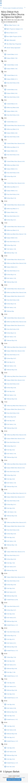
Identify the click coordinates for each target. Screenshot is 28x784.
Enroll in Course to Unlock (14, 779)
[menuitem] (1, 3)
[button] (1, 1)
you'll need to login (20, 777)
